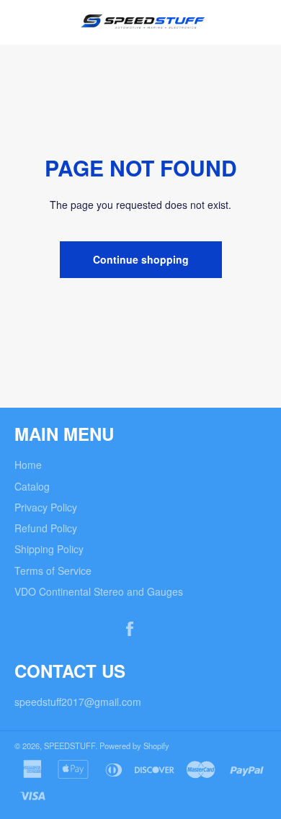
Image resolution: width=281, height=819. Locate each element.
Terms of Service (53, 570)
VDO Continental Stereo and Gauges (98, 591)
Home (28, 464)
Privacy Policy (45, 507)
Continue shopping (141, 259)
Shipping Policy (49, 549)
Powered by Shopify (134, 745)
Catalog (32, 486)
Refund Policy (45, 528)
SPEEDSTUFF (69, 745)
